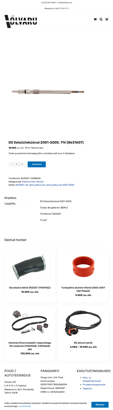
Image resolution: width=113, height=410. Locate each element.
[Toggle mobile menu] (107, 19)
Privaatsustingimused (94, 384)
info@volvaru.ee (65, 2)
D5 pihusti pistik (83, 342)
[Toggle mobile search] (101, 19)
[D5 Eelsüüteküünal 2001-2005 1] (56, 91)
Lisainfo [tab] (10, 203)
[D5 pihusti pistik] (83, 321)
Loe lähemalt (25, 406)
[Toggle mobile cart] (95, 19)
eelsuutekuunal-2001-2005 (60, 185)
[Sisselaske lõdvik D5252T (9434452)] (29, 266)
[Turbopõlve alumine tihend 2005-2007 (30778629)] (83, 266)
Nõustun (100, 404)
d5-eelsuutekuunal (35, 185)
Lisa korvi (36, 164)
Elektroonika (28, 181)
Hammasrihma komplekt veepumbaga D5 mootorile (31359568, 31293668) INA (30, 346)
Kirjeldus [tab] (10, 198)
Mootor (40, 181)
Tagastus (87, 388)
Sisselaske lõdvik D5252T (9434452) (29, 287)
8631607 (19, 185)
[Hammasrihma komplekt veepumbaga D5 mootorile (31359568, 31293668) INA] (29, 321)
